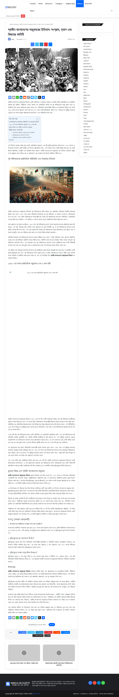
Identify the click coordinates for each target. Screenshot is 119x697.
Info (84, 92)
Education (86, 64)
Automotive (87, 49)
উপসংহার (11, 140)
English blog (70, 4)
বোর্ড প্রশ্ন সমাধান (87, 147)
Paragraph (87, 104)
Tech (85, 115)
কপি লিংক (52, 624)
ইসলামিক (85, 124)
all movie (86, 46)
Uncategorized (88, 121)
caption (86, 61)
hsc (84, 89)
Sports (85, 109)
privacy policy (93, 693)
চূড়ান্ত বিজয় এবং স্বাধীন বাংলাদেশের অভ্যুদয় (20, 127)
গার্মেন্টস (85, 135)
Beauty (85, 55)
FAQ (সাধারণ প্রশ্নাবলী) (15, 130)
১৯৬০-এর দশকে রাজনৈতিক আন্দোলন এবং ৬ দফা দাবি (22, 124)
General (86, 78)
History (79, 4)
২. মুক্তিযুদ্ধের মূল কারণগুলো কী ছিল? (20, 135)
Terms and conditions (106, 693)
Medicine (86, 95)
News (32, 11)
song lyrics (87, 107)
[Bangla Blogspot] (12, 7)
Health (85, 81)
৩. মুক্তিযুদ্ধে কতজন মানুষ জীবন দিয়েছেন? (21, 137)
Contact (33, 4)
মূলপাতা (11, 24)
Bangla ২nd (87, 52)
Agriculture (87, 43)
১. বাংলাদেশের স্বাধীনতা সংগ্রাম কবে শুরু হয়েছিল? (23, 132)
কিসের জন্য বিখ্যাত (88, 132)
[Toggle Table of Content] (37, 118)
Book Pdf (88, 4)
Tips (84, 118)
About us (76, 693)
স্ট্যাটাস (85, 153)
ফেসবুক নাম (86, 144)
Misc (85, 98)
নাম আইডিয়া (86, 141)
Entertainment (88, 69)
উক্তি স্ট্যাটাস (86, 127)
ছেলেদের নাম (86, 138)
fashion (86, 75)
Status (85, 112)
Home (40, 4)
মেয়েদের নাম (86, 150)
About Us (48, 4)
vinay (12, 39)
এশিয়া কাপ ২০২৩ (87, 130)
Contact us (84, 693)
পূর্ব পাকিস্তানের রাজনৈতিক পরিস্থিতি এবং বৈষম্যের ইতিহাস (24, 122)
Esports (86, 72)
